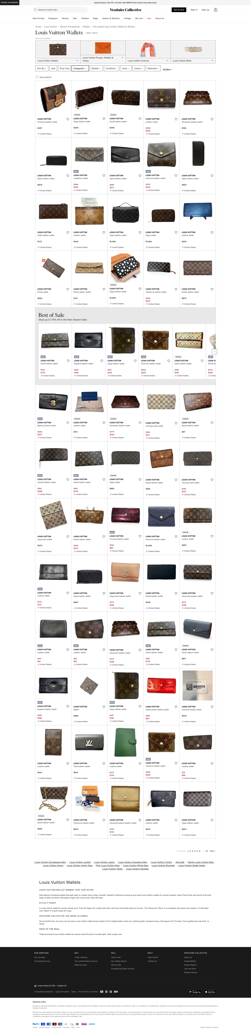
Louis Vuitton (50, 26)
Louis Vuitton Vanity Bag (79, 865)
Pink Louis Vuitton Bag (107, 865)
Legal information (62, 991)
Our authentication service (86, 961)
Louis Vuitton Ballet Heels (191, 865)
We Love (139, 18)
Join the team (190, 968)
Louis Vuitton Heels (112, 869)
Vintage (127, 18)
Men (75, 18)
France (35, 1027)
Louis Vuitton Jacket (80, 862)
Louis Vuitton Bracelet (163, 865)
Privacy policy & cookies (88, 991)
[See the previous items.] (36, 351)
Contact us (152, 961)
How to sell (116, 957)
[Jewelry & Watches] (122, 18)
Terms (73, 991)
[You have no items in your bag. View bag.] (215, 10)
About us (188, 957)
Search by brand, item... (48, 9)
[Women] (71, 18)
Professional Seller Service (122, 968)
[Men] (79, 18)
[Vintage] (133, 18)
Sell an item (179, 9)
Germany (66, 1027)
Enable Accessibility (9, 2)
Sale (149, 18)
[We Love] (145, 18)
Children (85, 18)
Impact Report (190, 965)
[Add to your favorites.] (67, 119)
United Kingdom (44, 1027)
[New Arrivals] (46, 18)
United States (56, 1027)
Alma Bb (179, 862)
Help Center (153, 957)
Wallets (86, 26)
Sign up (205, 9)
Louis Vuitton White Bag (135, 865)
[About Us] (166, 18)
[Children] (91, 18)
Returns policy (81, 965)
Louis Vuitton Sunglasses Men (50, 862)
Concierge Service (42, 961)
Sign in (193, 9)
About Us (159, 18)
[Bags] (100, 18)
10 (207, 851)
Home (38, 26)
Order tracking (81, 957)
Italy (78, 1027)
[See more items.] (214, 351)
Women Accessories (70, 26)
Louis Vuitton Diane (53, 865)
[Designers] (60, 18)
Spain (73, 1027)
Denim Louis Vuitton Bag (200, 862)
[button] (215, 10)
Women (65, 18)
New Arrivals (38, 18)
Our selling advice (119, 961)
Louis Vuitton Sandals (137, 869)
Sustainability (190, 961)
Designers (53, 18)
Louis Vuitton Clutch (161, 862)
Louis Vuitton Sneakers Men (132, 862)
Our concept (39, 957)
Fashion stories (190, 972)
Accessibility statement (43, 991)
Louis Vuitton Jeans (104, 862)
